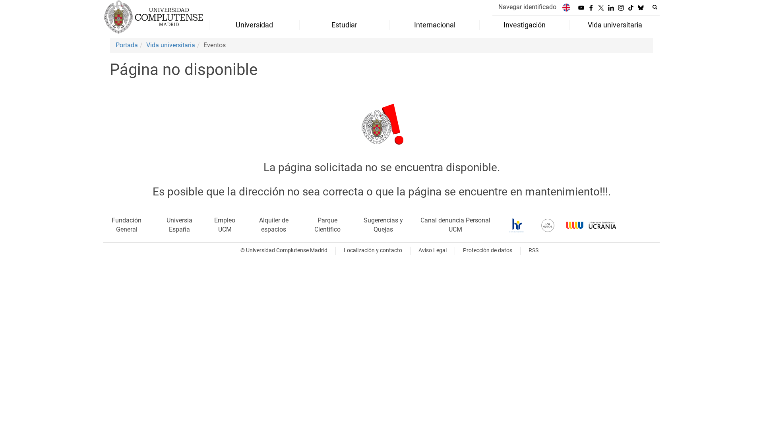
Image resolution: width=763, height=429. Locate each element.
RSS (533, 250)
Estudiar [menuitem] (344, 25)
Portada (127, 45)
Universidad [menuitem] (254, 25)
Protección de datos (487, 250)
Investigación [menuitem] (525, 25)
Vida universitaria (170, 45)
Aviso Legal (432, 250)
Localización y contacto (373, 250)
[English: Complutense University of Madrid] (566, 7)
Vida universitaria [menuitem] (615, 25)
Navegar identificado (527, 7)
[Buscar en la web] (655, 7)
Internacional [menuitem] (434, 25)
